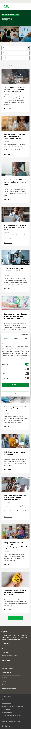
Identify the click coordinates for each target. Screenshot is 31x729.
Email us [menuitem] (4, 678)
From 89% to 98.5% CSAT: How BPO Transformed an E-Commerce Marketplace (15, 137)
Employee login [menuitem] (7, 665)
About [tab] (25, 338)
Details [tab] (15, 338)
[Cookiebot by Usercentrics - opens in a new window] (21, 335)
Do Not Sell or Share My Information (11, 715)
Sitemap (4, 700)
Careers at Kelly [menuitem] (7, 652)
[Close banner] (28, 334)
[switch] (27, 369)
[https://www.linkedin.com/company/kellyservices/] (6, 726)
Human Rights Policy (7, 709)
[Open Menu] (4, 2)
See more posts (16, 618)
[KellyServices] (9, 726)
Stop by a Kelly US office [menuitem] (10, 656)
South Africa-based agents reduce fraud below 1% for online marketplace (13, 271)
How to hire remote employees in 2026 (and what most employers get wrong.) (15, 497)
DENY (15, 393)
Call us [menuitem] (4, 681)
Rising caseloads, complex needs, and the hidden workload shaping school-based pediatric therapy (15, 546)
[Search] (28, 48)
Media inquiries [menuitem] (7, 685)
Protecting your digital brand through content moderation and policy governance (14, 89)
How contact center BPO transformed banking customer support (15, 182)
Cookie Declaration (7, 696)
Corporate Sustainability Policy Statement (13, 706)
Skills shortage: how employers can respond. (15, 453)
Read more (8, 109)
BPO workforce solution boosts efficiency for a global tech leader (15, 227)
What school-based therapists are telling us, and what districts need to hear (15, 592)
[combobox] (15, 53)
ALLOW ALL (15, 384)
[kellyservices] (2, 726)
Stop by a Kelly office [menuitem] (9, 688)
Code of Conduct (6, 703)
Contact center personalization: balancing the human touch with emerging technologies (15, 316)
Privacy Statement (16, 358)
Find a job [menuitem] (5, 648)
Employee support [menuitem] (8, 668)
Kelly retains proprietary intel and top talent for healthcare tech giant (15, 409)
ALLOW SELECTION (15, 389)
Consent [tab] (5, 338)
